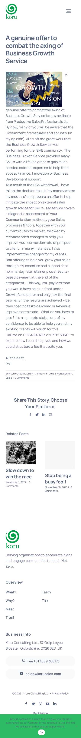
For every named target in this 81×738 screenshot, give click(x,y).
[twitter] (33, 703)
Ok (41, 732)
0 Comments (22, 377)
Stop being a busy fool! (58, 478)
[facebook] (26, 703)
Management (64, 373)
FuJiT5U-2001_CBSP (21, 373)
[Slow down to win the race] (21, 452)
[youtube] (47, 703)
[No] (76, 726)
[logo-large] (11, 5)
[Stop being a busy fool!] (60, 455)
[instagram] (40, 703)
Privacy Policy (60, 693)
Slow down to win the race (20, 473)
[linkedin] (55, 703)
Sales (9, 377)
